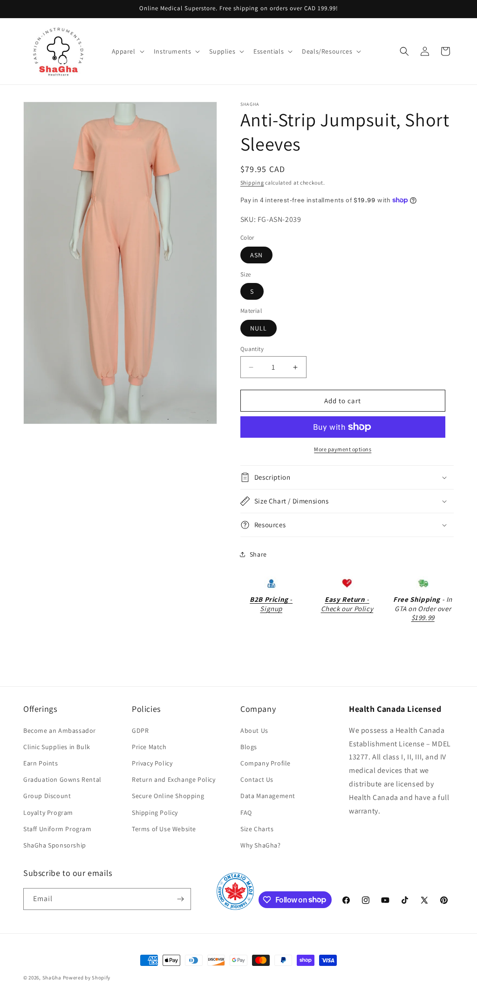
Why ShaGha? (260, 845)
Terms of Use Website (164, 829)
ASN (256, 255)
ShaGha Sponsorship (54, 845)
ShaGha (51, 977)
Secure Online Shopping (168, 796)
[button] (127, 51)
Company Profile (265, 763)
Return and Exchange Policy (174, 779)
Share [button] (258, 554)
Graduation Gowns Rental (62, 779)
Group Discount (47, 796)
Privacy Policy (152, 763)
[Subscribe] (180, 899)
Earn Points (40, 763)
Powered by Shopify (87, 977)
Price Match (149, 747)
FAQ (246, 812)
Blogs (248, 747)
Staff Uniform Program (57, 829)
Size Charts (257, 829)
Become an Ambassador (59, 730)
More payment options (342, 449)
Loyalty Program (48, 812)
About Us (254, 730)
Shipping (252, 182)
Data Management (267, 796)
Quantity (252, 349)
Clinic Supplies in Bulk (56, 747)
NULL (258, 328)
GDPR (140, 730)
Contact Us (256, 779)
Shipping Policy (155, 812)
